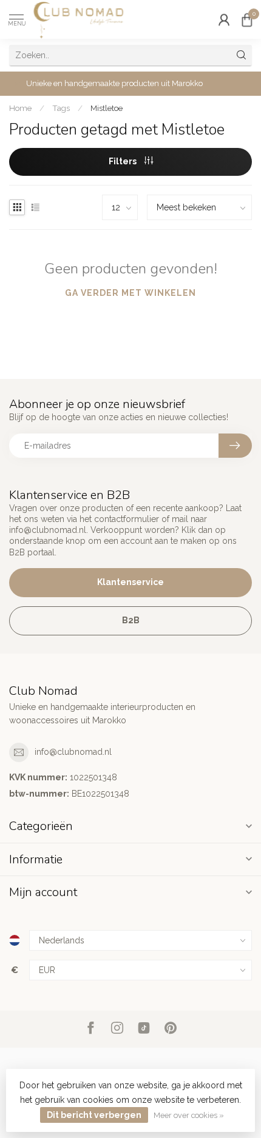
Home (20, 108)
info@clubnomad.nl (73, 752)
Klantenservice (130, 582)
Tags (61, 108)
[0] (247, 19)
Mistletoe (106, 108)
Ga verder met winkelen (130, 293)
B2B (131, 620)
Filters (123, 161)
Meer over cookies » (189, 1115)
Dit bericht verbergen (94, 1115)
